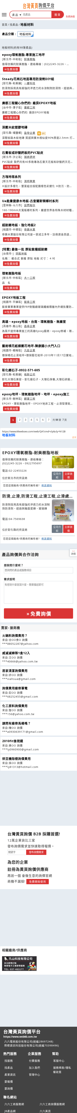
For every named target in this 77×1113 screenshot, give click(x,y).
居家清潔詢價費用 (15, 671)
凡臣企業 (29, 350)
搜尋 (57, 14)
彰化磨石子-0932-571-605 (21, 370)
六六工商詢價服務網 (52, 1104)
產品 (15, 15)
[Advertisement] (38, 797)
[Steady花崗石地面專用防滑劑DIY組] (63, 510)
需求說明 (9, 579)
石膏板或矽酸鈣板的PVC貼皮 (22, 153)
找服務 (8, 1060)
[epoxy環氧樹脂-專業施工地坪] (63, 462)
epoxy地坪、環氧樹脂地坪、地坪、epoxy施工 (36, 394)
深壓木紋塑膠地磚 (14, 127)
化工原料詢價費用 (15, 706)
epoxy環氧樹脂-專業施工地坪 (23, 55)
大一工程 (29, 278)
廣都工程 (29, 107)
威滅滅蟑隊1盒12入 (16, 653)
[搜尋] (36, 14)
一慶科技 (29, 83)
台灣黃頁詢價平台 (22, 1033)
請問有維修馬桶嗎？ (16, 723)
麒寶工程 (29, 398)
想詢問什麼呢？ (14, 565)
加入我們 (34, 1067)
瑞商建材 (29, 157)
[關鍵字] (16, 852)
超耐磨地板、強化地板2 (19, 225)
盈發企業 (29, 133)
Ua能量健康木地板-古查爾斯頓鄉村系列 (30, 201)
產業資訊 (10, 1074)
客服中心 (58, 1060)
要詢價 (8, 1088)
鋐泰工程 (29, 302)
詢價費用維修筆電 (15, 688)
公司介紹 (57, 475)
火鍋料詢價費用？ (15, 635)
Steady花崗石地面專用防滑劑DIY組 (28, 79)
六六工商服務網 (14, 1104)
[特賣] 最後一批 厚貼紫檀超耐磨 (24, 249)
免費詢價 (70, 16)
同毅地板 (21, 253)
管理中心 (34, 1074)
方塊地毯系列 (11, 177)
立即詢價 (69, 475)
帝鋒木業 (29, 229)
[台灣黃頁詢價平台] (38, 6)
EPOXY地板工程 (14, 297)
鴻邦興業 (29, 181)
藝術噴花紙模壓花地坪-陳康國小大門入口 (31, 346)
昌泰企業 (29, 326)
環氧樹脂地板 (11, 273)
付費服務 (34, 1060)
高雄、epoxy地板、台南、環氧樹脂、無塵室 (34, 322)
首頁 (4, 24)
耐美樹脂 (29, 59)
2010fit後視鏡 (12, 741)
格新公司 (29, 374)
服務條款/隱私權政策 (62, 1070)
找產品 (14, 24)
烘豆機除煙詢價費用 (16, 759)
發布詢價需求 (36, 852)
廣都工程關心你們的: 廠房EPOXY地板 (29, 103)
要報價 (8, 1081)
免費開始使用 (37, 881)
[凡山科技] (19, 963)
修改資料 (46, 485)
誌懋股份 (29, 205)
